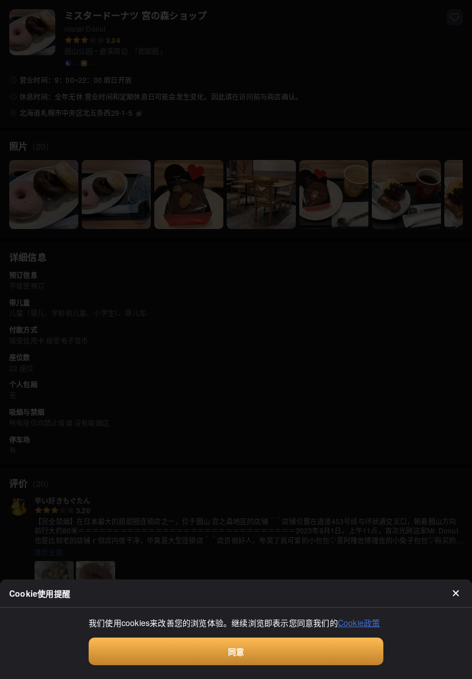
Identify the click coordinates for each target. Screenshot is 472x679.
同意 (236, 651)
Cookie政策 (359, 622)
